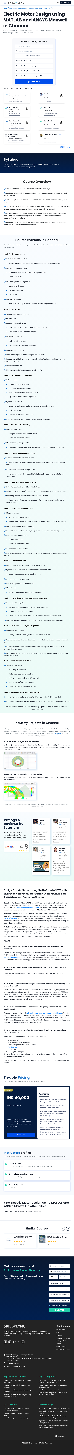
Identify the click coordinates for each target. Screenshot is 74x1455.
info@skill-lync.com (13, 1363)
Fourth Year (47, 8)
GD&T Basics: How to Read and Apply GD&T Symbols (53, 1412)
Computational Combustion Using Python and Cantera (18, 1381)
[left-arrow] (63, 1229)
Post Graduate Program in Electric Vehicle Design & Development (53, 1394)
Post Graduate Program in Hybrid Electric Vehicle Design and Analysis (43, 855)
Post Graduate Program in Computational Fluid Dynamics (53, 1386)
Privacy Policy (61, 1346)
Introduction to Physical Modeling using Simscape (17, 1386)
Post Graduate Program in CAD (43, 826)
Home (5, 8)
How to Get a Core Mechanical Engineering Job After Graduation (53, 1427)
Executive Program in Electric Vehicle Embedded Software (16, 1409)
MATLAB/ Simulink (10, 918)
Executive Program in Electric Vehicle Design (16, 1414)
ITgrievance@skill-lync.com (16, 1366)
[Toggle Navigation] (5, 2)
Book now (35, 81)
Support (60, 1436)
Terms (58, 1344)
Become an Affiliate (63, 1349)
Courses (64, 3)
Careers (59, 1335)
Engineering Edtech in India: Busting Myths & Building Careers (53, 1422)
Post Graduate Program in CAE (63, 826)
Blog (57, 1332)
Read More (36, 842)
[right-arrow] (68, 1229)
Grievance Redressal (63, 1338)
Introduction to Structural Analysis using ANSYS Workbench (17, 1391)
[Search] (58, 3)
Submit (59, 1309)
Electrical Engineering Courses (18, 8)
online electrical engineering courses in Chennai (44, 1013)
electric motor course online (14, 957)
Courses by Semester (35, 8)
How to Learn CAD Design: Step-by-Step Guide (54, 1408)
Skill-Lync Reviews (62, 1341)
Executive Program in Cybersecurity (16, 1418)
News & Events (61, 1330)
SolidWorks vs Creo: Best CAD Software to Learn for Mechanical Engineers (52, 1417)
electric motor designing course (28, 907)
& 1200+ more (65, 147)
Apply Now (21, 1135)
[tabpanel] (53, 1117)
